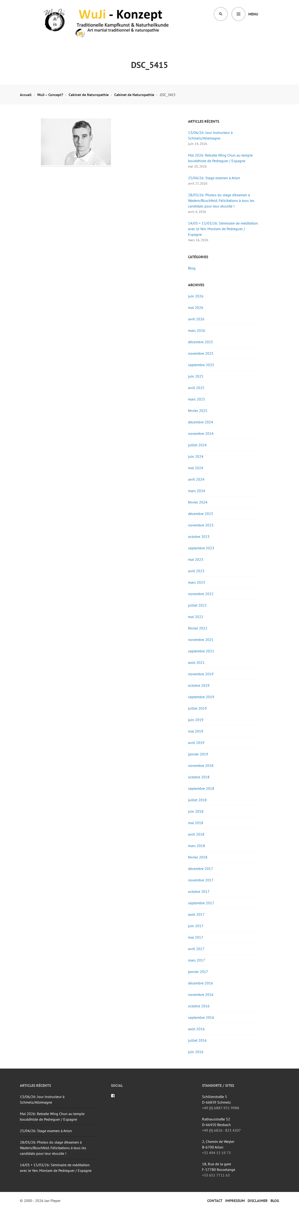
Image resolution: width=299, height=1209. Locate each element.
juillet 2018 (197, 800)
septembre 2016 (201, 1017)
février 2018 (197, 857)
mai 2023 (195, 559)
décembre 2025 (200, 342)
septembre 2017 (201, 903)
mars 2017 (196, 960)
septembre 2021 (201, 651)
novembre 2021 (201, 639)
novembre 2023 (201, 525)
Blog (192, 268)
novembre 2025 (201, 353)
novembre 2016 (201, 994)
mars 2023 (196, 582)
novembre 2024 (201, 433)
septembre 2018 (201, 788)
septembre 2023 (201, 548)
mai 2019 (195, 731)
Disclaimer (258, 1200)
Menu (253, 14)
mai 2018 (195, 822)
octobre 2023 (199, 536)
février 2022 (197, 628)
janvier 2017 (198, 971)
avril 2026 (196, 319)
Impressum (235, 1200)
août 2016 (196, 1029)
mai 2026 (195, 307)
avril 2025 (196, 387)
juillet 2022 (197, 605)
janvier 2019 (198, 754)
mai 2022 (195, 616)
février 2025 (197, 410)
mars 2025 (196, 399)
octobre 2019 (199, 685)
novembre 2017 (201, 880)
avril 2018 (196, 834)
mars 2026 (196, 330)
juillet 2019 (197, 708)
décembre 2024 (200, 422)
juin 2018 (195, 811)
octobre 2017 (199, 891)
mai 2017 (195, 937)
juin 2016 (195, 1051)
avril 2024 (196, 479)
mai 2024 (195, 467)
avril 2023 (196, 571)
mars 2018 (196, 845)
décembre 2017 (200, 868)
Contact (214, 1200)
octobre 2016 (199, 1006)
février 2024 (197, 502)
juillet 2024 (197, 445)
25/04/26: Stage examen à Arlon (214, 177)
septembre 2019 (201, 696)
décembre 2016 (200, 983)
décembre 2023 (200, 513)
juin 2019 (195, 719)
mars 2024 (196, 490)
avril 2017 (196, 948)
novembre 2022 (201, 593)
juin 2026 (195, 296)
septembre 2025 (201, 364)
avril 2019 (196, 742)
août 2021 (196, 662)
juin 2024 (195, 456)
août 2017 (196, 914)
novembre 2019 (201, 674)
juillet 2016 (197, 1040)
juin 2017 (195, 925)
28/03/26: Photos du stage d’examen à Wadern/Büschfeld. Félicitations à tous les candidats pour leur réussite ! (221, 200)
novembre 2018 (201, 765)
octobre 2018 (199, 777)
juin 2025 (195, 376)
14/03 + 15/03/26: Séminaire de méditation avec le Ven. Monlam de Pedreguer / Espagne (223, 229)
